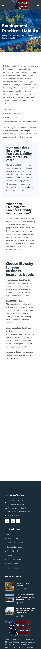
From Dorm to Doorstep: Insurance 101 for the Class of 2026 (25, 610)
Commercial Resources (15, 543)
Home (4, 36)
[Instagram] (13, 521)
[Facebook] (7, 521)
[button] (38, 5)
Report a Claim (12, 539)
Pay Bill (9, 534)
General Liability (13, 551)
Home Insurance (13, 568)
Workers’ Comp (13, 555)
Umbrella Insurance (14, 560)
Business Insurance (17, 36)
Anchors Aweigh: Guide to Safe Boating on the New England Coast (25, 597)
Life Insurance (12, 564)
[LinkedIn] (18, 521)
